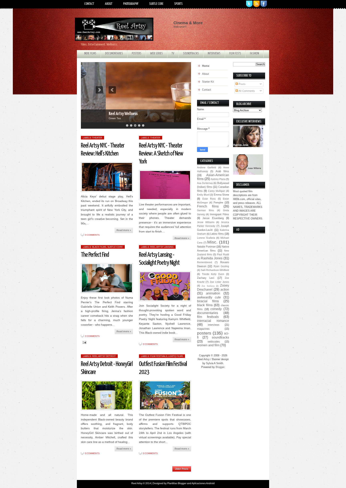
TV (173, 53)
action (224, 289)
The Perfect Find (95, 255)
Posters (136, 53)
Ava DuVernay (205, 183)
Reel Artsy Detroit (104, 356)
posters (204, 333)
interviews (213, 324)
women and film (208, 345)
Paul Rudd (223, 254)
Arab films (222, 171)
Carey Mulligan (216, 191)
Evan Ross (209, 198)
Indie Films (90, 53)
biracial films (208, 301)
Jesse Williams (205, 222)
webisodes (214, 341)
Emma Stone (221, 194)
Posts (241, 84)
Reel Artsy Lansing (162, 247)
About (108, 3)
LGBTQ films (175, 356)
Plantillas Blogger (176, 483)
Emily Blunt (203, 194)
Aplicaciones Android (203, 483)
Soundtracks (191, 53)
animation (213, 293)
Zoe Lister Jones (219, 282)
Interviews (214, 53)
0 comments (92, 235)
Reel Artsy (136, 483)
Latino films (217, 233)
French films (208, 206)
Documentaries (114, 53)
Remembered (204, 262)
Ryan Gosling (221, 266)
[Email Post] (83, 342)
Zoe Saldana (208, 286)
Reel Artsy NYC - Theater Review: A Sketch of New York (161, 154)
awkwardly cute (209, 297)
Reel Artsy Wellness (98, 113)
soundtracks (220, 337)
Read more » (124, 230)
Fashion (254, 53)
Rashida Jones (211, 258)
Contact (89, 3)
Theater (97, 137)
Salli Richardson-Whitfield (215, 270)
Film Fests (235, 53)
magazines (203, 328)
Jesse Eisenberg (212, 218)
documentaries (207, 313)
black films (99, 247)
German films (205, 210)
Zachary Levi (205, 277)
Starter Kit (208, 81)
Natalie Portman (206, 246)
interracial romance (213, 320)
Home (126, 467)
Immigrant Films (219, 214)
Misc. (212, 242)
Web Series (156, 53)
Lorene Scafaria (206, 237)
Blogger (220, 367)
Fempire (218, 202)
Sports (178, 3)
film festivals (158, 356)
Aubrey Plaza (218, 179)
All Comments (246, 90)
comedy (216, 309)
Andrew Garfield (206, 167)
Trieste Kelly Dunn (213, 274)
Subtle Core (156, 3)
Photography (130, 3)
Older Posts (181, 469)
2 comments (92, 336)
